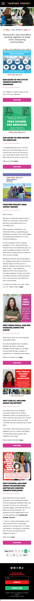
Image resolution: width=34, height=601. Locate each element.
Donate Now (17, 588)
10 (14, 555)
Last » (25, 555)
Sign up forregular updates (17, 573)
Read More (17, 100)
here (16, 161)
